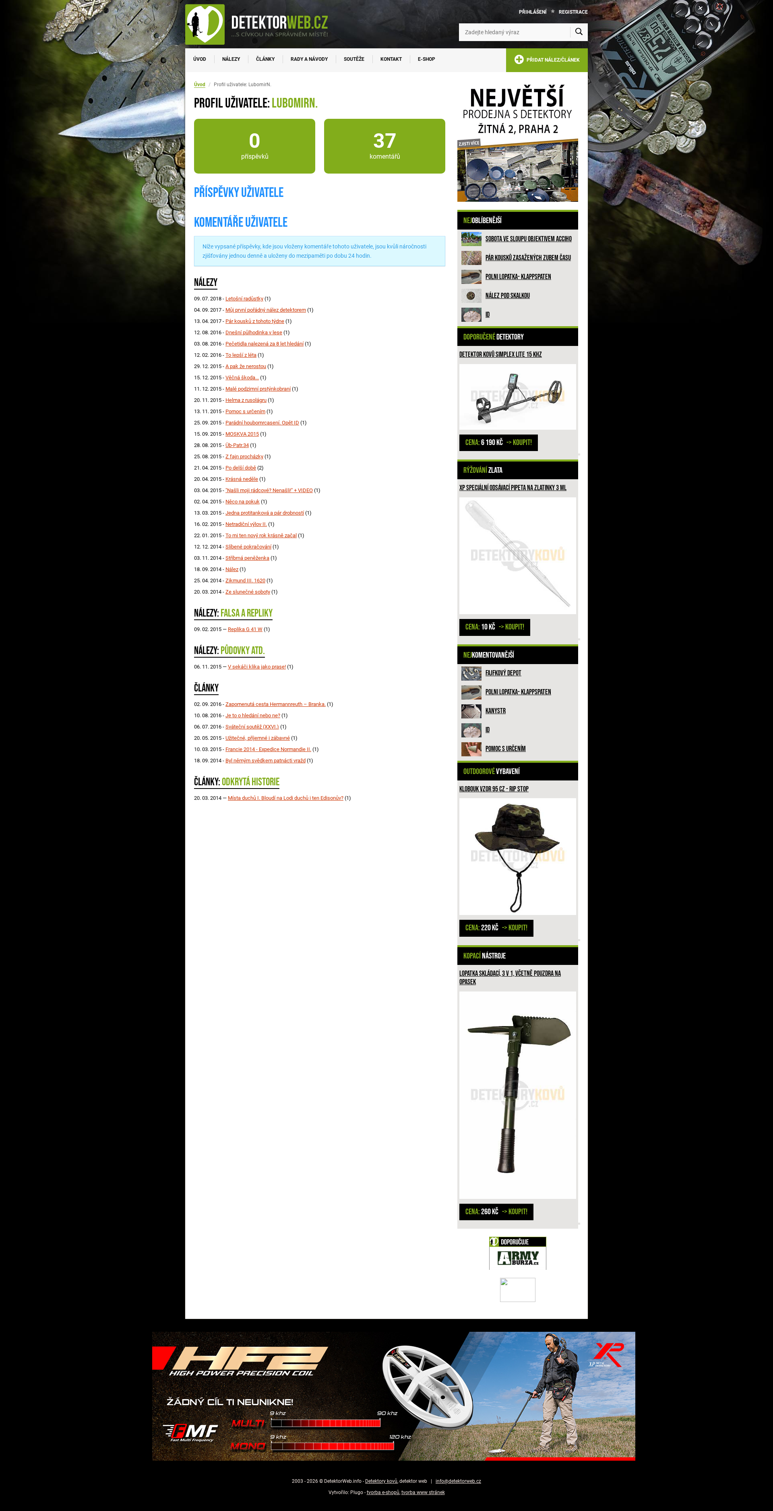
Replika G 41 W (245, 629)
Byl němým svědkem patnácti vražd (265, 761)
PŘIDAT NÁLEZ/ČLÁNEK (552, 60)
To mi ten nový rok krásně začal (261, 535)
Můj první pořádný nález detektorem (265, 310)
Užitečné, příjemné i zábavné (257, 738)
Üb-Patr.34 (237, 445)
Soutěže (354, 59)
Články (265, 59)
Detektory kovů (381, 1481)
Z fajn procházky (244, 456)
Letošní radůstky (244, 299)
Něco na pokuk (242, 502)
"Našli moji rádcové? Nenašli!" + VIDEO (269, 490)
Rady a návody (309, 59)
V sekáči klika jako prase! (257, 667)
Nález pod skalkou (508, 296)
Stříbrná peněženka (247, 558)
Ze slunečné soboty (247, 592)
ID (488, 314)
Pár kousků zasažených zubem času (528, 258)
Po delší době (240, 468)
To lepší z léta (240, 355)
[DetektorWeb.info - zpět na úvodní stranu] (261, 24)
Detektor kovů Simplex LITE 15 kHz (500, 354)
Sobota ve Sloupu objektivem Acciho (529, 239)
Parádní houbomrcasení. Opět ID (262, 423)
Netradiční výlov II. (246, 524)
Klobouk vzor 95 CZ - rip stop (494, 789)
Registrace (573, 12)
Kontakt (391, 59)
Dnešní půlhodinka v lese (253, 332)
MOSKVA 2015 (242, 434)
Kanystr (496, 711)
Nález (231, 569)
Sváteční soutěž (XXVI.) (252, 727)
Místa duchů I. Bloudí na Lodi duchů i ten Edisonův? (285, 798)
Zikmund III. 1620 (245, 580)
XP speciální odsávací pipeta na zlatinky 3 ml (512, 488)
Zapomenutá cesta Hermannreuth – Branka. (275, 704)
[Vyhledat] (579, 32)
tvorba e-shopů (383, 1492)
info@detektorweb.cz (458, 1481)
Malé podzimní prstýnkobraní (258, 389)
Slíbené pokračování (248, 547)
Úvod (199, 59)
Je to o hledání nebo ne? (252, 715)
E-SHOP (426, 59)
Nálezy (231, 59)
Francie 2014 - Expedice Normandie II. (268, 749)
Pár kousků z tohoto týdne (254, 321)
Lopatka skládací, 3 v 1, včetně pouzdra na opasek (510, 978)
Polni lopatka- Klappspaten (518, 277)
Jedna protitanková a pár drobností (264, 513)
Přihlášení (533, 12)
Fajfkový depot (503, 673)
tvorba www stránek (423, 1492)
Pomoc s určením (506, 749)
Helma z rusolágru (246, 400)
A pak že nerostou (245, 366)
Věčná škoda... (242, 378)
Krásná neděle (241, 479)
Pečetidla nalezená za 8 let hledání (264, 344)
